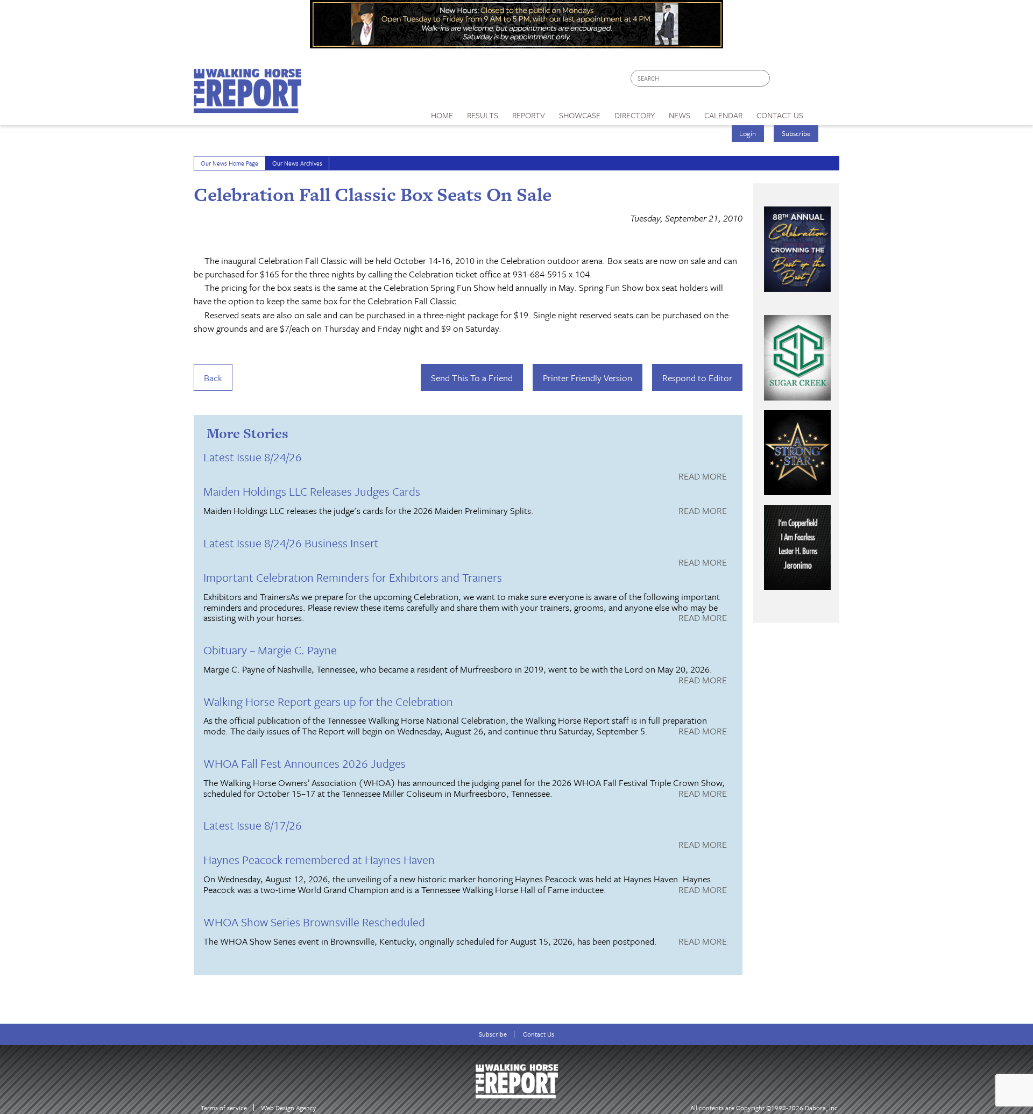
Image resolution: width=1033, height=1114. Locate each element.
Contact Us (538, 1034)
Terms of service (224, 1107)
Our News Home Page (229, 163)
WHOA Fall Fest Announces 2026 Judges (304, 763)
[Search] (762, 78)
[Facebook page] (783, 81)
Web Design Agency (288, 1107)
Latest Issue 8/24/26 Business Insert (291, 542)
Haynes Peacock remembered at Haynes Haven (319, 859)
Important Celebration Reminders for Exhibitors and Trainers (352, 577)
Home (442, 115)
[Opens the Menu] (825, 111)
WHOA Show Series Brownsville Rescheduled (314, 921)
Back (213, 377)
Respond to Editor (697, 377)
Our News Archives (297, 163)
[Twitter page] (804, 81)
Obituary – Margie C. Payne (270, 649)
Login (747, 133)
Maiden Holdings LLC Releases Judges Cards (311, 491)
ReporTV (528, 115)
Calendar (723, 115)
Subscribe (796, 133)
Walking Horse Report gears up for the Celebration (328, 701)
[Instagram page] (824, 81)
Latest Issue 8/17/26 (252, 825)
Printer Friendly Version (587, 377)
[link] (442, 112)
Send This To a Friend (472, 377)
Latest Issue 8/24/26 (252, 456)
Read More (702, 477)
